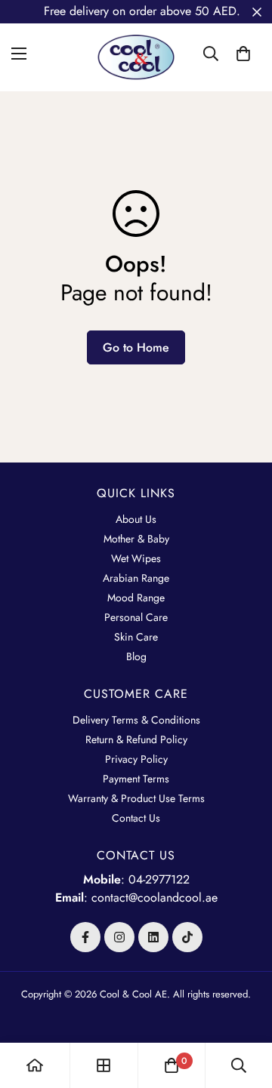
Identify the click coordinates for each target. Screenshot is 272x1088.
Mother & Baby (136, 538)
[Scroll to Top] (245, 1008)
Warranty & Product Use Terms (136, 798)
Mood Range (136, 597)
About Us (136, 519)
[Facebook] (85, 937)
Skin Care (136, 636)
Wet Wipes (136, 558)
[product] (35, 1065)
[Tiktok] (187, 937)
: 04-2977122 (136, 879)
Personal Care (136, 617)
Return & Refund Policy (136, 739)
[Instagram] (119, 937)
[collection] (103, 1065)
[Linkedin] (153, 937)
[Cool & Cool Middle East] (136, 53)
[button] (243, 53)
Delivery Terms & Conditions (136, 719)
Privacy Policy (136, 759)
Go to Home (136, 347)
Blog (136, 656)
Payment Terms (136, 778)
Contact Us (136, 817)
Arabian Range (136, 577)
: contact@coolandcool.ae (136, 897)
